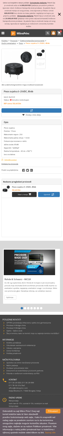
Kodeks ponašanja (13, 342)
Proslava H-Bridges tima (16, 325)
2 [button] (25, 308)
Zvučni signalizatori (8, 43)
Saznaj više (50, 432)
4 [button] (31, 308)
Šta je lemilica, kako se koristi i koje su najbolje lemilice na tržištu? (32, 333)
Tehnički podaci (10, 159)
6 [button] (38, 308)
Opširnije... (10, 297)
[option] (18, 65)
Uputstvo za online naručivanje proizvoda (22, 362)
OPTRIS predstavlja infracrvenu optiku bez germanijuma (28, 322)
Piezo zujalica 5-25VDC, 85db (24, 187)
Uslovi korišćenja (13, 350)
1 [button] (22, 308)
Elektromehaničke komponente (32, 40)
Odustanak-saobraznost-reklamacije (21, 345)
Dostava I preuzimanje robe (17, 368)
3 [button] (28, 308)
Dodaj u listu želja (31, 114)
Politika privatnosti (13, 353)
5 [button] (35, 308)
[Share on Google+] (31, 170)
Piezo (21, 43)
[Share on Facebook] (23, 170)
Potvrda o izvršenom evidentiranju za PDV (22, 373)
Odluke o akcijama (13, 348)
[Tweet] (27, 170)
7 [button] (41, 308)
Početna (4, 40)
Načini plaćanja (12, 365)
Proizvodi (14, 40)
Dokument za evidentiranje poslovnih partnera (24, 370)
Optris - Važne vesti (14, 330)
